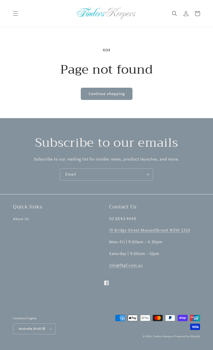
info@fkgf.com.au (126, 265)
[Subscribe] (147, 174)
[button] (15, 13)
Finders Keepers (163, 336)
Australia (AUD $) (31, 328)
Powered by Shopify (187, 336)
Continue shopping (107, 94)
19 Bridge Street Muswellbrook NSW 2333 (149, 230)
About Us (21, 219)
